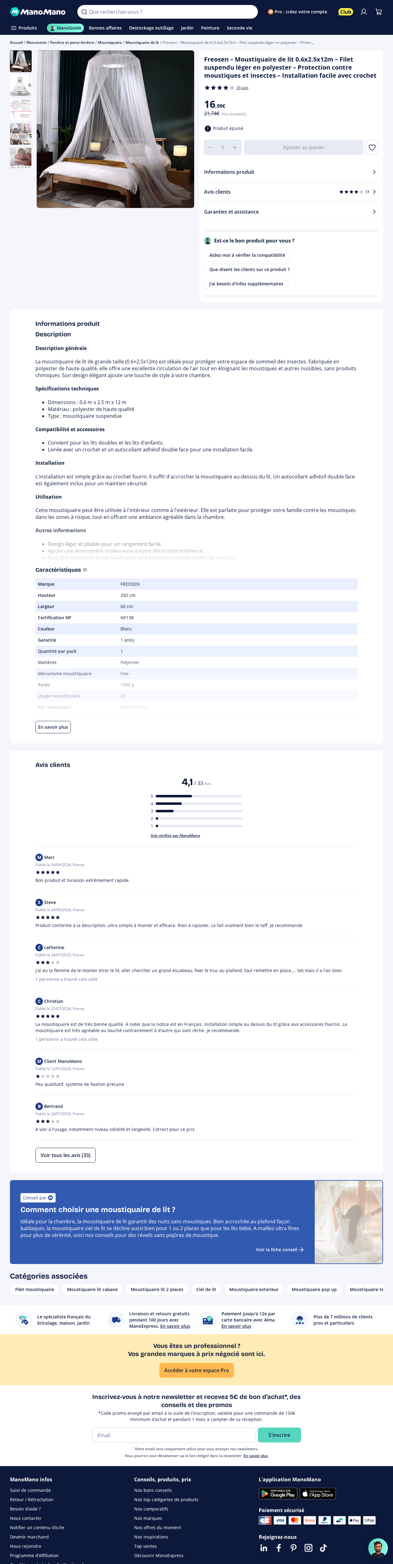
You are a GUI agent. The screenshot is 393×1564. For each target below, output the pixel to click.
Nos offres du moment (157, 1527)
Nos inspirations (151, 1537)
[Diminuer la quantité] (210, 147)
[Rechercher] (84, 11)
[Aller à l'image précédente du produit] (49, 129)
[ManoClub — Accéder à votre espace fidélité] (346, 12)
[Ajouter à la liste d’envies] (372, 147)
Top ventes (145, 1546)
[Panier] (379, 12)
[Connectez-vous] (364, 12)
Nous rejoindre (25, 1546)
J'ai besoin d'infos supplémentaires (246, 284)
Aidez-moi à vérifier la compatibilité (247, 255)
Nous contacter (26, 1518)
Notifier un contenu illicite (37, 1527)
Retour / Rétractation (31, 1499)
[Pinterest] (294, 1548)
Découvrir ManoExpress (159, 1555)
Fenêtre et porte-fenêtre (72, 42)
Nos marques (148, 1518)
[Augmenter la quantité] (235, 147)
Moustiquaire (110, 42)
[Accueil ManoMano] (38, 12)
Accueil (16, 42)
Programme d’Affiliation (34, 1555)
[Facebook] (279, 1548)
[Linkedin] (264, 1548)
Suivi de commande (30, 1490)
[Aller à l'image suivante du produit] (181, 129)
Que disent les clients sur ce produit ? (249, 269)
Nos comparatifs (151, 1509)
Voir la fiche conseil (276, 1250)
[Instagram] (308, 1548)
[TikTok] (323, 1548)
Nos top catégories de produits (166, 1499)
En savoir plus (256, 1455)
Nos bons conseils (153, 1490)
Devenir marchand (29, 1537)
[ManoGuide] (378, 1548)
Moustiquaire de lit (142, 42)
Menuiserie (36, 42)
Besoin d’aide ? (25, 1509)
